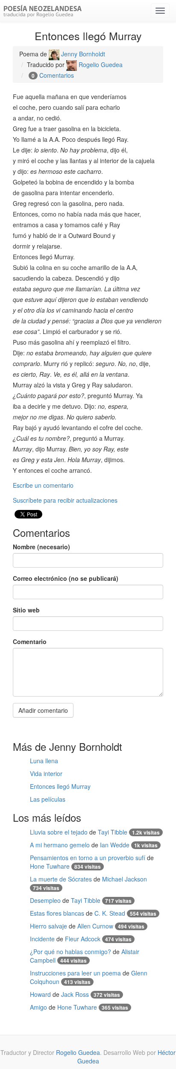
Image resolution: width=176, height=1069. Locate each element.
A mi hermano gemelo (60, 845)
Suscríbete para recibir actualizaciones (65, 500)
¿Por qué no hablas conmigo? (70, 951)
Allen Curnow (95, 926)
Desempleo (45, 900)
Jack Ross (75, 994)
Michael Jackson (124, 879)
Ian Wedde (114, 845)
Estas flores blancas (57, 913)
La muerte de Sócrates (61, 879)
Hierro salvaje (48, 926)
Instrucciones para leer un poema (75, 973)
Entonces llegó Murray (60, 786)
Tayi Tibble (112, 832)
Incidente (42, 938)
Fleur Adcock (82, 938)
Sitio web (26, 610)
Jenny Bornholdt (82, 54)
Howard (40, 994)
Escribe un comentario (43, 485)
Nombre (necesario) (41, 546)
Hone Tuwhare (50, 866)
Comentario (30, 641)
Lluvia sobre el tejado (59, 832)
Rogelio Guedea (100, 64)
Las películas (47, 799)
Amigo (38, 1007)
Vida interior (46, 773)
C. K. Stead (109, 913)
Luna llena (44, 760)
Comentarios (56, 75)
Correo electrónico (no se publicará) (65, 578)
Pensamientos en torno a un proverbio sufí (87, 857)
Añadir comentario (43, 710)
